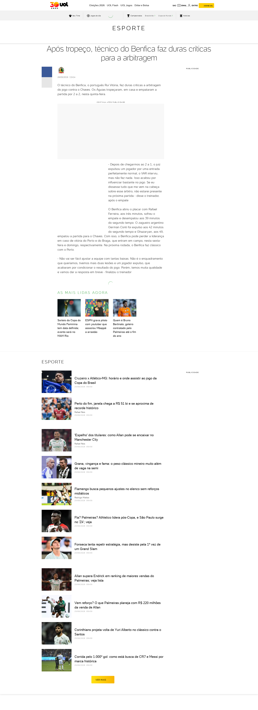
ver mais (101, 680)
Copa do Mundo (164, 16)
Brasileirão (149, 16)
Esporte (129, 28)
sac (174, 5)
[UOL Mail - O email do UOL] (182, 5)
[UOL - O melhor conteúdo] (59, 5)
